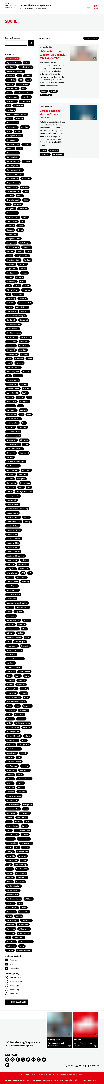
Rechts (9, 723)
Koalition (10, 457)
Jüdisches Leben (12, 423)
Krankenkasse (25, 483)
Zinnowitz (10, 933)
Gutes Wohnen (12, 354)
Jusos (29, 414)
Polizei (9, 706)
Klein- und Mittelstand (14, 449)
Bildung (18, 131)
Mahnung (25, 582)
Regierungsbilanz (13, 732)
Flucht (22, 281)
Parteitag (24, 689)
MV (30, 573)
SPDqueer (25, 766)
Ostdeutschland (24, 672)
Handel (9, 363)
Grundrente (11, 346)
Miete (9, 612)
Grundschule (23, 346)
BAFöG (9, 118)
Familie (23, 269)
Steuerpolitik (24, 813)
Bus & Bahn (26, 178)
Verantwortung (20, 865)
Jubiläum (23, 410)
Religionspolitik (12, 740)
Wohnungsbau (24, 929)
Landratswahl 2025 (13, 522)
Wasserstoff (11, 912)
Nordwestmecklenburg (15, 659)
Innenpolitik (24, 401)
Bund (19, 148)
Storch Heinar (21, 817)
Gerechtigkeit (11, 311)
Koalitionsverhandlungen (15, 461)
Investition (10, 406)
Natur (27, 637)
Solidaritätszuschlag (14, 796)
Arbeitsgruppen (12, 97)
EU (22, 221)
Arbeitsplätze (25, 101)
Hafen (9, 359)
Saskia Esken (11, 770)
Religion (27, 736)
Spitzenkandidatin (13, 809)
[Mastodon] (7, 1065)
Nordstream (11, 654)
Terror (9, 830)
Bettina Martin (12, 127)
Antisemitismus (12, 88)
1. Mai (26, 63)
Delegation (11, 209)
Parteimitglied (12, 689)
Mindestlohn (11, 616)
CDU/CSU (24, 187)
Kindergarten (11, 440)
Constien (10, 196)
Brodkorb (10, 148)
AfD (20, 80)
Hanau (29, 359)
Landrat (26, 517)
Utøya (9, 865)
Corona (19, 196)
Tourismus (10, 839)
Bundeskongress (12, 153)
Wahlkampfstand (13, 890)
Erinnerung (27, 247)
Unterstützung (12, 860)
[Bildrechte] (69, 1034)
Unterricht (22, 856)
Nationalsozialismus (14, 637)
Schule (20, 775)
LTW (28, 487)
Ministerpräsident (13, 620)
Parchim (10, 685)
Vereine (9, 869)
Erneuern (10, 251)
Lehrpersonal (23, 564)
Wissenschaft (23, 925)
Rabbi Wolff (19, 714)
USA (17, 847)
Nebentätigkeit (20, 642)
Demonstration (12, 213)
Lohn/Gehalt (24, 569)
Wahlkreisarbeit (12, 895)
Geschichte (24, 311)
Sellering (10, 783)
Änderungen (11, 946)
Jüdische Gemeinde (13, 419)
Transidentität (12, 843)
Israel (20, 406)
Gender (9, 307)
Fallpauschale (11, 269)
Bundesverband (12, 178)
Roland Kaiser (11, 753)
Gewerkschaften (12, 329)
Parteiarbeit (21, 685)
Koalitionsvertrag (13, 466)
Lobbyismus (11, 569)
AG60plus (10, 76)
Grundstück (11, 350)
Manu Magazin (12, 586)
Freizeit (26, 286)
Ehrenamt (10, 226)
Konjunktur (22, 474)
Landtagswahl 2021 (14, 539)
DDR (8, 204)
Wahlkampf (20, 882)
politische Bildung (26, 942)
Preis (17, 706)
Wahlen (9, 882)
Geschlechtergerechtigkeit (16, 316)
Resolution (10, 744)
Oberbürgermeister (13, 667)
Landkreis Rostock (13, 517)
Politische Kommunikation (16, 702)
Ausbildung (11, 110)
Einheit (20, 230)
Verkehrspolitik (21, 869)
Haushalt (26, 371)
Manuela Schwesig (13, 594)
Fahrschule (10, 264)
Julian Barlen (11, 414)
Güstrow (24, 354)
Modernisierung (12, 629)
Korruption (21, 479)
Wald (20, 903)
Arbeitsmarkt (11, 101)
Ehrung (20, 226)
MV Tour (10, 577)
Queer (9, 714)
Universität (11, 856)
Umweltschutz (22, 852)
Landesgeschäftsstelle (24, 492)
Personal (24, 693)
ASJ (19, 76)
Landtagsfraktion (13, 526)
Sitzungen (10, 792)
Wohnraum (11, 929)
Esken (29, 251)
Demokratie (23, 209)
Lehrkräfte (10, 564)
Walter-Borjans (12, 907)
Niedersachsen (12, 646)
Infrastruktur (11, 401)
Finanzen (19, 277)
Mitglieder (10, 624)
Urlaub (23, 860)
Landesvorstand (12, 513)
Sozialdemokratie (13, 805)
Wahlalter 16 (21, 877)
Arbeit (9, 93)
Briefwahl (26, 144)
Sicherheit (10, 787)
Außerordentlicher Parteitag (17, 114)
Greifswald (24, 341)
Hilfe (8, 376)
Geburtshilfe (18, 294)
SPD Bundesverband (14, 762)
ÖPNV (22, 946)
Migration (18, 612)
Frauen (17, 286)
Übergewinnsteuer (24, 950)
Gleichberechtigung (14, 333)
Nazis (9, 642)
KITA (23, 423)
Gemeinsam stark (25, 303)
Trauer (9, 847)
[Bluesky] (44, 1059)
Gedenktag (11, 303)
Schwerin (10, 779)
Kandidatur (22, 427)
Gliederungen (26, 337)
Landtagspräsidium (13, 530)
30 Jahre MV (11, 67)
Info (29, 397)
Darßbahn (17, 204)
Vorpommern (21, 873)
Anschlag (10, 84)
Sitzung (20, 787)
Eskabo (19, 251)
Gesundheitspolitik (13, 324)
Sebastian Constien (24, 779)
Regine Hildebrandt (13, 736)
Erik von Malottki (13, 247)
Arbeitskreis (26, 97)
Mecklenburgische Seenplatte (17, 603)
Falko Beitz (22, 264)
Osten (9, 676)
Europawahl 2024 (22, 256)
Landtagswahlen (12, 547)
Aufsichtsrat (18, 106)
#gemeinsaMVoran (13, 63)
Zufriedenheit (18, 937)
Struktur (18, 822)
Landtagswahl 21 (13, 543)
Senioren (20, 783)
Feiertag (24, 273)
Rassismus (21, 719)
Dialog (25, 217)
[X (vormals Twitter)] (23, 1059)
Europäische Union (13, 260)
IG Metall (26, 389)
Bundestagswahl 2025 (14, 174)
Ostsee (26, 676)
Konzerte (10, 479)
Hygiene (24, 384)
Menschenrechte (22, 607)
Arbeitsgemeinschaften (23, 93)
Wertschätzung (12, 920)
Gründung (23, 350)
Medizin (9, 607)
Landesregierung (13, 504)
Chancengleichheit (13, 191)
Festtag (9, 277)
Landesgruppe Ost (13, 496)
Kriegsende (11, 487)
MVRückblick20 (12, 582)
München (10, 633)
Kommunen (26, 470)
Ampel (28, 80)
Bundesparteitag (12, 157)
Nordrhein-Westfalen (14, 650)
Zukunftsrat (11, 942)
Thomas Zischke (12, 834)
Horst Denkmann (13, 380)
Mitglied (27, 620)
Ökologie (10, 950)
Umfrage (10, 852)
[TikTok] (28, 1059)
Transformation (23, 839)
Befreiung (19, 118)
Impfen (24, 393)
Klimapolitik (11, 453)
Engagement (11, 243)
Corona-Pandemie (13, 200)
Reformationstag (13, 727)
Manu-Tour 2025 (12, 590)
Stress (9, 822)
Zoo (8, 937)
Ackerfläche (11, 80)
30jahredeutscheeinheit (15, 71)
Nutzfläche (10, 663)
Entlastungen (24, 243)
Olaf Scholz (11, 672)
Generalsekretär (22, 307)
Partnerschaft (11, 693)
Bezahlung (25, 127)
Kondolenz (10, 474)
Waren (24, 907)
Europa (9, 256)
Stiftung (10, 817)
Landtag (27, 522)
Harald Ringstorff (13, 371)
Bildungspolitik (12, 140)
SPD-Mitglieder (12, 766)
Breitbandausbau (13, 144)
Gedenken (22, 299)
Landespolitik (11, 500)
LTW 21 (9, 492)
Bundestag (27, 161)
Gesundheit (24, 320)
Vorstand (10, 877)
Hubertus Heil (11, 384)
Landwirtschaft (12, 560)
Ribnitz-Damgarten (13, 749)
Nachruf (20, 633)
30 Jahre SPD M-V (26, 67)
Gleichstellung (12, 337)
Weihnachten (24, 912)
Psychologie (11, 710)
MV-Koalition (21, 577)
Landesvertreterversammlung (17, 509)
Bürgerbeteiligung (13, 183)
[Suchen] (31, 43)
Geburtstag (11, 299)
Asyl (8, 106)
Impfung (10, 397)
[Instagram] (12, 1059)
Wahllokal (28, 899)
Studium (28, 822)
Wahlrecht (10, 903)
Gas (8, 294)
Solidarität (21, 792)
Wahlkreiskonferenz (14, 899)
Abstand (28, 76)
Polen (26, 697)
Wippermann (26, 920)
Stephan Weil (11, 813)
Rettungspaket (24, 744)
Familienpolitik (12, 273)
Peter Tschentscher (13, 697)
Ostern (17, 676)
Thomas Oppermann (22, 830)
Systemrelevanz (12, 826)
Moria (24, 629)
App (23, 88)
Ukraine (25, 847)
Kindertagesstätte (13, 444)
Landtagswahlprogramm (15, 556)
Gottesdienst (11, 341)
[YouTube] (33, 1059)
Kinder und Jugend (13, 436)
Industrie (20, 397)
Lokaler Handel (12, 573)
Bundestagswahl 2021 (14, 170)
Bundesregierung (13, 161)
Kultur (21, 487)
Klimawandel (24, 453)
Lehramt (25, 560)
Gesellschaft (11, 320)
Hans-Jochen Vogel (13, 367)
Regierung (26, 727)
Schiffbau (10, 775)
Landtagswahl (12, 534)
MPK (23, 573)
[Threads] (18, 1059)
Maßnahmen (11, 599)
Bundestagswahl (12, 166)
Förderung (26, 290)
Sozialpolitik (27, 805)
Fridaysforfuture (12, 290)
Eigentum (10, 230)
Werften (19, 916)
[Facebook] (7, 1059)
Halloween (19, 359)
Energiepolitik (12, 234)
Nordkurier (25, 646)
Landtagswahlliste (13, 552)
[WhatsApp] (39, 1059)
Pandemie (21, 680)
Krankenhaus (11, 483)
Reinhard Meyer (12, 58)
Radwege (10, 719)
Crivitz (26, 200)
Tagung (24, 826)
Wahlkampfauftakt (13, 886)
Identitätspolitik (12, 393)
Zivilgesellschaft (24, 933)
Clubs (26, 191)
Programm (27, 706)
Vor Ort (9, 873)
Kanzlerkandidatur (13, 431)
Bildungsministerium (14, 136)
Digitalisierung (12, 221)
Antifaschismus (22, 84)
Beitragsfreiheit (12, 123)
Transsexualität (26, 843)
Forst (8, 286)
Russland (10, 757)
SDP (18, 757)
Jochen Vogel (11, 410)
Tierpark (25, 834)
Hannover (19, 363)
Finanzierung (11, 281)
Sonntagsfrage (12, 800)
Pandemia (10, 680)
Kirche (26, 444)
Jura (21, 414)
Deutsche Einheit (13, 217)
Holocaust (18, 376)
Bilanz (9, 131)
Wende (9, 916)
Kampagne (10, 427)
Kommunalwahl (12, 470)
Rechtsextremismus (23, 723)
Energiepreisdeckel (13, 239)
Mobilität (21, 624)
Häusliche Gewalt (13, 389)
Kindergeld (24, 440)
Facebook (27, 260)
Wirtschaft (10, 925)
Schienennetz (24, 770)
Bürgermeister (12, 187)
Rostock (23, 753)
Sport (26, 809)
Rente (24, 740)
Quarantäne (24, 710)
